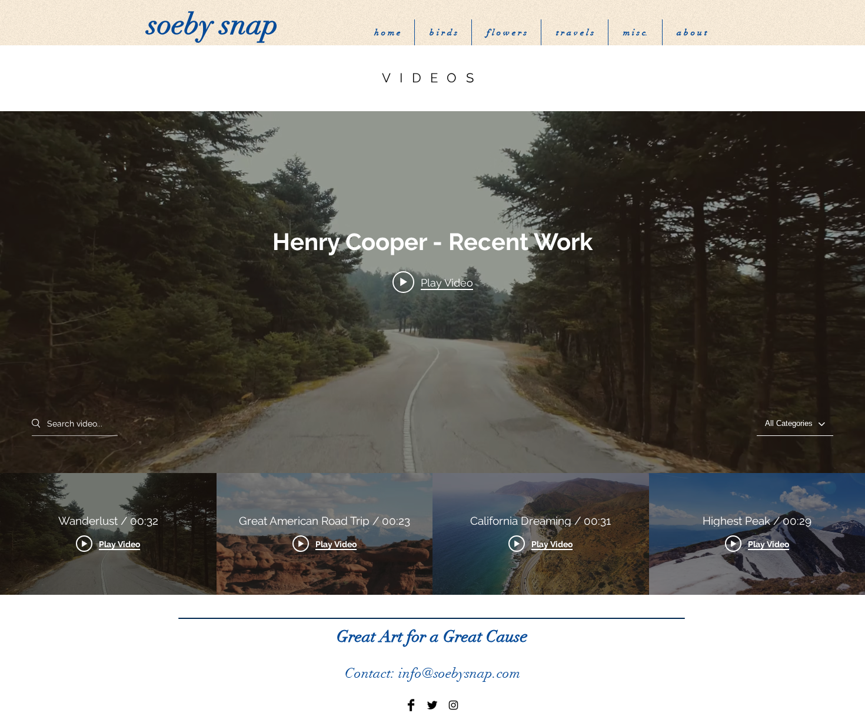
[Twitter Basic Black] (432, 705)
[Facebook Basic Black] (411, 705)
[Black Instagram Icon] (453, 705)
